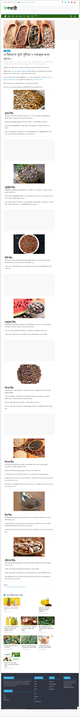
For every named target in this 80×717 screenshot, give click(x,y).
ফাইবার (7, 64)
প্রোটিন (5, 64)
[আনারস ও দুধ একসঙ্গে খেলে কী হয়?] (12, 598)
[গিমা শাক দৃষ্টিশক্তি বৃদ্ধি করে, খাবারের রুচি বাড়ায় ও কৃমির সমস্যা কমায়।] (46, 617)
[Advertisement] (48, 8)
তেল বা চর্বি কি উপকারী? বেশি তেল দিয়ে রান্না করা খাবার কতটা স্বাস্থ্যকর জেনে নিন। (11, 628)
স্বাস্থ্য (9, 16)
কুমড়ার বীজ (14, 71)
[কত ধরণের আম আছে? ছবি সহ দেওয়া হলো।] (12, 636)
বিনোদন (28, 16)
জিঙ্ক (33, 116)
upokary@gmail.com (69, 687)
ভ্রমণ (35, 686)
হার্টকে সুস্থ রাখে (13, 79)
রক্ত (4, 694)
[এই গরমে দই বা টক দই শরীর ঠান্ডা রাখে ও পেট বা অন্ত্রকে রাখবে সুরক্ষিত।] (29, 617)
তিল (20, 71)
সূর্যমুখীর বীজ (24, 71)
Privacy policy (52, 684)
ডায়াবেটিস (50, 62)
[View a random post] (74, 16)
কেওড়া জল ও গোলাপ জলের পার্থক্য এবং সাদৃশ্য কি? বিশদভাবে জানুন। (11, 664)
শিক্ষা (35, 699)
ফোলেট (10, 64)
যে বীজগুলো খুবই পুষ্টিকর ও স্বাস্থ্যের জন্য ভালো (39, 64)
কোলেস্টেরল (43, 62)
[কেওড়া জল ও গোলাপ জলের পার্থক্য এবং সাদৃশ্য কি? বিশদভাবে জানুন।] (12, 653)
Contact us (51, 689)
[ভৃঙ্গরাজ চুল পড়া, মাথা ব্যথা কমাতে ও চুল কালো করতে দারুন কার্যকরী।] (29, 636)
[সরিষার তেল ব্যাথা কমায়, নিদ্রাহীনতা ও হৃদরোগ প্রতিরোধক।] (46, 598)
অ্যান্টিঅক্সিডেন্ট (36, 62)
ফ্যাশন (20, 16)
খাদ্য (16, 16)
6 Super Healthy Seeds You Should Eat (15, 586)
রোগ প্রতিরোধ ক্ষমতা (37, 79)
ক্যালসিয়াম (47, 62)
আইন (32, 16)
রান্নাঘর (35, 689)
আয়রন (40, 62)
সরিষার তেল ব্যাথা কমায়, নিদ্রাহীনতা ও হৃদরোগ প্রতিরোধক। (44, 609)
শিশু (24, 16)
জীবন (13, 16)
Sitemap (51, 681)
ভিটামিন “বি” (28, 116)
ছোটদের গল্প (36, 696)
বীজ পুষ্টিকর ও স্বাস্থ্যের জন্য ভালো (19, 64)
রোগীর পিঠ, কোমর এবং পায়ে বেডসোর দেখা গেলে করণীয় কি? (32, 2)
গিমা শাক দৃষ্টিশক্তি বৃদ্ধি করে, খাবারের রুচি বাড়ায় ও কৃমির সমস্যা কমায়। (46, 628)
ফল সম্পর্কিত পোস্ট (37, 701)
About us (51, 686)
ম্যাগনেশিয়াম (29, 64)
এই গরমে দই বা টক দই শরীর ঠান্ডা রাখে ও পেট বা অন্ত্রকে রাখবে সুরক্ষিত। (29, 628)
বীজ (12, 64)
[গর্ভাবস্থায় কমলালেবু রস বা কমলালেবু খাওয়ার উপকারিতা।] (46, 636)
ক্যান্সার (5, 697)
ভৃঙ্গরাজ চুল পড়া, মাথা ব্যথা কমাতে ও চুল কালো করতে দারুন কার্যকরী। (29, 646)
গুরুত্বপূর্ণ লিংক (6, 699)
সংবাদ (35, 694)
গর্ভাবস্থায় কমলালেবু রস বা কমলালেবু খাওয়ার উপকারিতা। (45, 646)
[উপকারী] (5, 16)
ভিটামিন (26, 64)
